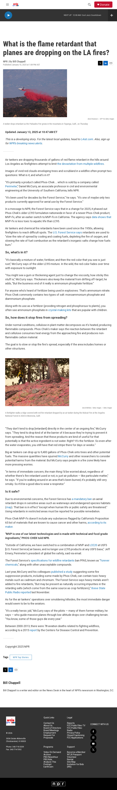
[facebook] (93, 732)
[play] (8, 15)
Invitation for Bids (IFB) (75, 765)
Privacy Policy (73, 733)
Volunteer (71, 757)
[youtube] (93, 744)
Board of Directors (52, 728)
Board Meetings (51, 730)
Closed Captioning (75, 735)
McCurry (63, 456)
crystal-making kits (59, 310)
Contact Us (49, 723)
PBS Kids (48, 759)
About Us (48, 725)
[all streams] (112, 15)
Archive (47, 754)
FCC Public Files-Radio (75, 729)
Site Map (71, 762)
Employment (50, 733)
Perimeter (11, 186)
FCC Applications (75, 738)
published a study (62, 571)
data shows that (101, 217)
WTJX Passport (74, 754)
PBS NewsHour (51, 757)
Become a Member (76, 752)
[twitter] (93, 750)
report (33, 630)
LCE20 (93, 545)
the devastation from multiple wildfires (80, 163)
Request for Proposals (49, 736)
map (8, 507)
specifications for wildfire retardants (52, 560)
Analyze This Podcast (50, 763)
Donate (104, 4)
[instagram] (93, 738)
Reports (71, 723)
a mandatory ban (82, 499)
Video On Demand (52, 752)
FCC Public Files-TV (76, 725)
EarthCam (48, 767)
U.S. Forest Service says (67, 232)
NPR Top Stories (21, 657)
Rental (70, 759)
